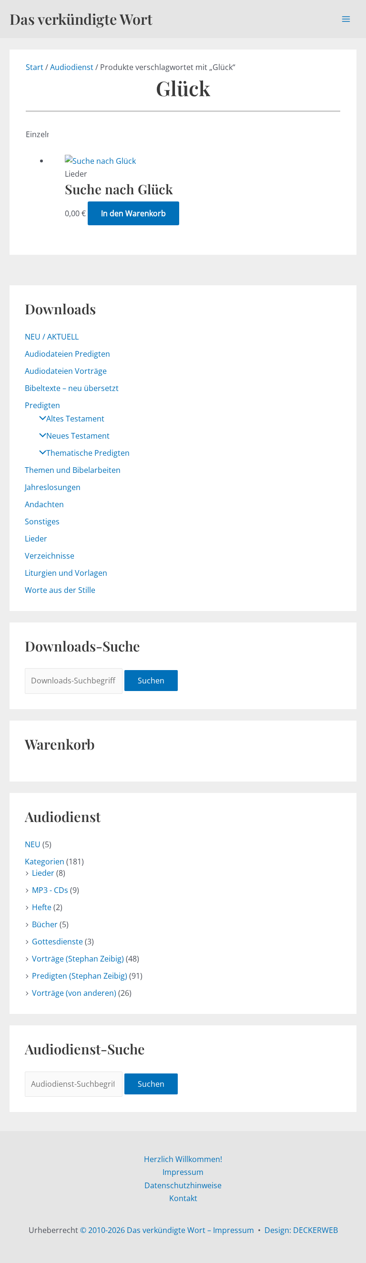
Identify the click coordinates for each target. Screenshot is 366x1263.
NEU (33, 844)
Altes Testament (75, 418)
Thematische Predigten (88, 453)
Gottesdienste (57, 941)
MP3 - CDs (50, 890)
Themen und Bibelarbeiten (73, 470)
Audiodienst (71, 67)
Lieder (36, 538)
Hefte (41, 907)
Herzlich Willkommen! (183, 1159)
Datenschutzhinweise (183, 1185)
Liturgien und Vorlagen (66, 573)
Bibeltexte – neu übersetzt (72, 388)
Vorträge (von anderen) (74, 993)
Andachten (44, 504)
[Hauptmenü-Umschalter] (346, 19)
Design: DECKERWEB (301, 1230)
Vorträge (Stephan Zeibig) (78, 958)
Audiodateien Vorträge (66, 371)
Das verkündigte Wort (81, 19)
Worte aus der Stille (60, 590)
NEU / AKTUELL (52, 336)
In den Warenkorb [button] (133, 213)
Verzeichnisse (49, 556)
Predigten (42, 405)
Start (34, 67)
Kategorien (44, 861)
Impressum (183, 1172)
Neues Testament (78, 436)
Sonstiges (42, 521)
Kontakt (183, 1198)
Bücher (45, 924)
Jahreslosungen (53, 487)
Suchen (151, 680)
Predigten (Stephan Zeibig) (79, 976)
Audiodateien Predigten (67, 354)
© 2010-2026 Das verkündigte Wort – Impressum (167, 1230)
